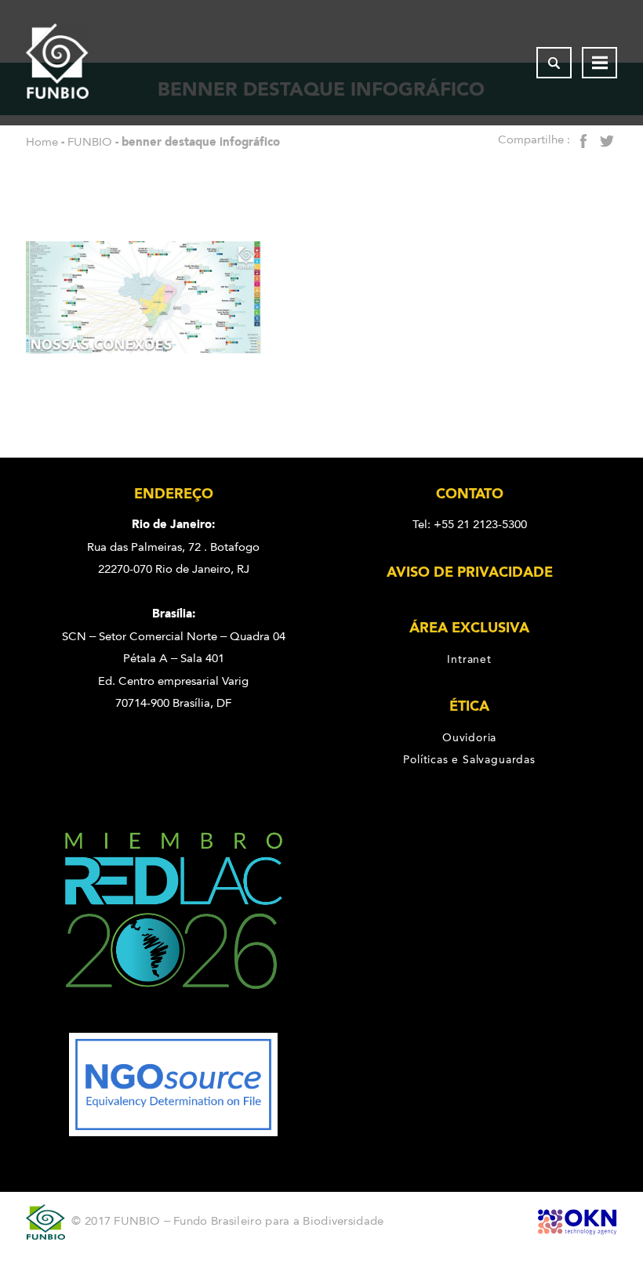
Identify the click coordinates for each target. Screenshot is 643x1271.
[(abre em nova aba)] (174, 1022)
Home (42, 142)
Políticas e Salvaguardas (469, 759)
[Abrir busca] (554, 62)
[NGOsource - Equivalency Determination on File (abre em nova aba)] (173, 1132)
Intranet (469, 659)
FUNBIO (89, 142)
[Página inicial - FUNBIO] (57, 63)
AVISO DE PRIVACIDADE (470, 572)
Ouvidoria (469, 737)
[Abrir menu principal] (599, 62)
